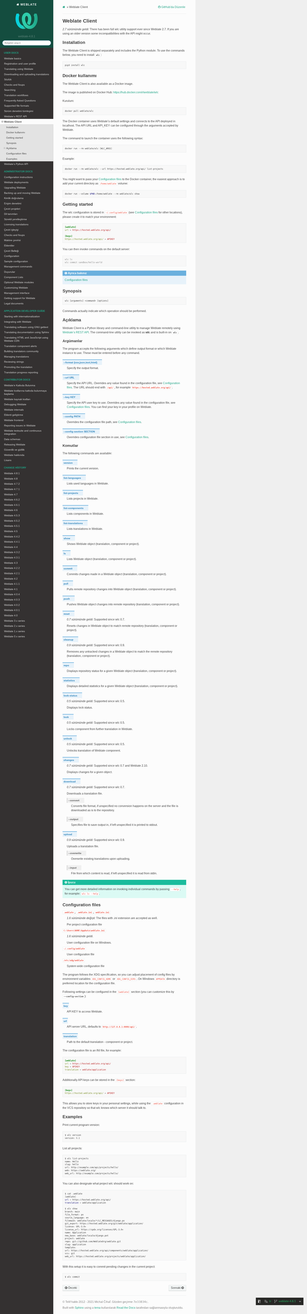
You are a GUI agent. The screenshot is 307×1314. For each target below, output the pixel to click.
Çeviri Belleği (11, 250)
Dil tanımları (11, 213)
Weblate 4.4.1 (12, 541)
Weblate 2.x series (14, 625)
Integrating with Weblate (17, 321)
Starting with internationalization (22, 316)
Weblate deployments (16, 182)
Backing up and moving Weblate (22, 193)
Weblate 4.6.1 (12, 504)
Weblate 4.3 (11, 562)
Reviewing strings (14, 361)
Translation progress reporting (21, 372)
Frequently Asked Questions (20, 100)
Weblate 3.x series (14, 620)
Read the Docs (126, 1307)
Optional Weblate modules (19, 282)
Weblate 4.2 (11, 578)
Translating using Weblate (18, 69)
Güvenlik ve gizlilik (14, 449)
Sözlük (8, 79)
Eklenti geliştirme (13, 414)
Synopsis (11, 143)
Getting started (14, 137)
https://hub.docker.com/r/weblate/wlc (135, 92)
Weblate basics (12, 58)
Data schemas (12, 439)
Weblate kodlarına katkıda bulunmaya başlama (25, 392)
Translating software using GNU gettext (26, 327)
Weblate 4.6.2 (12, 499)
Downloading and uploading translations (26, 74)
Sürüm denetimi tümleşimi (18, 111)
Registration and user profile (20, 63)
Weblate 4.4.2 (12, 536)
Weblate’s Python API (16, 164)
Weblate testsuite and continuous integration (22, 432)
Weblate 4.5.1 (12, 525)
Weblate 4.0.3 (12, 599)
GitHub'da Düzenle (173, 7)
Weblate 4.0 (11, 615)
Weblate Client (13, 121)
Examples (11, 158)
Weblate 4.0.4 (12, 594)
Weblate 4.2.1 (12, 573)
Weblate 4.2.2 (12, 568)
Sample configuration (16, 261)
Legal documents (13, 303)
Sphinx (79, 1307)
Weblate (28, 4)
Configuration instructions (18, 177)
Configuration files (16, 153)
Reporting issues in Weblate (20, 425)
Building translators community (21, 351)
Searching (9, 89)
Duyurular (9, 271)
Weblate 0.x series (14, 636)
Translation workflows (16, 95)
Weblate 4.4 (11, 547)
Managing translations (16, 356)
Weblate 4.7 (11, 494)
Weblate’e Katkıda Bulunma (19, 385)
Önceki (72, 1287)
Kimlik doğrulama (13, 198)
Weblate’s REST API (15, 116)
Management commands (18, 266)
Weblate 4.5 (11, 531)
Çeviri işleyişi (11, 229)
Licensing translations (16, 224)
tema (97, 1307)
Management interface (16, 293)
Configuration (11, 256)
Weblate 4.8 (11, 478)
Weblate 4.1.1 (12, 583)
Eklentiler (9, 245)
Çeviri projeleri (12, 208)
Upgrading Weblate (15, 187)
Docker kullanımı (15, 132)
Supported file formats (16, 105)
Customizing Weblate (16, 287)
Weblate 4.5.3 (12, 515)
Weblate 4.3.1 (12, 557)
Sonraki (176, 1287)
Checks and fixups (14, 84)
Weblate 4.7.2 (12, 483)
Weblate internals (14, 409)
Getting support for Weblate (19, 298)
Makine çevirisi (12, 240)
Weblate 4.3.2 (12, 552)
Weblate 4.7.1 (12, 489)
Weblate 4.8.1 (12, 473)
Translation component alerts (20, 346)
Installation (12, 127)
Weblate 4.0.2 (12, 605)
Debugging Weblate (15, 404)
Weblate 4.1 (11, 589)
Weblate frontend (13, 420)
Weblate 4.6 (11, 510)
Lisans (7, 460)
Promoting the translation (18, 367)
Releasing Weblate (14, 444)
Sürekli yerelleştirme (15, 219)
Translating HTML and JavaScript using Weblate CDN (26, 339)
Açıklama (11, 148)
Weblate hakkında (14, 455)
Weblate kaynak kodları (17, 399)
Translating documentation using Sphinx (26, 332)
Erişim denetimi (12, 203)
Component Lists (13, 277)
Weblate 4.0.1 (12, 610)
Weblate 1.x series (14, 631)
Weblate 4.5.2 (12, 520)
